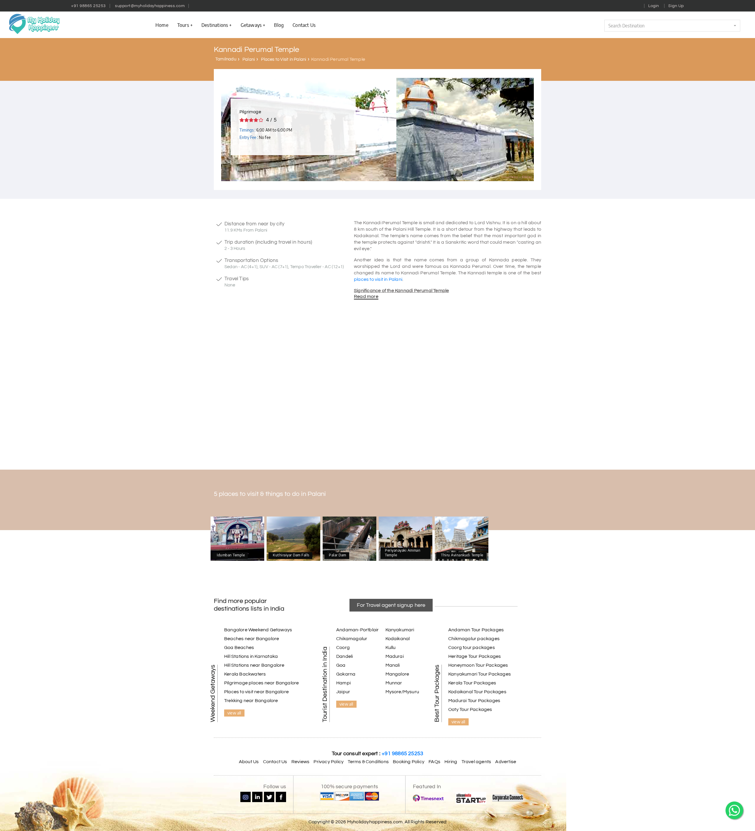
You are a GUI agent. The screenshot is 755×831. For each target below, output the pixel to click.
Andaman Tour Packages (476, 629)
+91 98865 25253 (88, 6)
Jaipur (343, 691)
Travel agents (476, 761)
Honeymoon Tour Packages (478, 665)
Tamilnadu (225, 59)
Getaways (251, 25)
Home (161, 25)
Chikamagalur (351, 638)
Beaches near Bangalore (251, 638)
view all (234, 712)
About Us (249, 761)
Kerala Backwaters (245, 674)
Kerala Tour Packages (472, 683)
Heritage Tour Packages (474, 656)
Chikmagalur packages (474, 638)
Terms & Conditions (368, 761)
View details (237, 539)
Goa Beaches (239, 647)
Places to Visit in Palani (283, 59)
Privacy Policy (329, 761)
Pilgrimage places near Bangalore (261, 683)
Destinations (214, 25)
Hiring (450, 761)
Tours (183, 25)
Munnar (393, 683)
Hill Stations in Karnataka (251, 656)
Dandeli (344, 656)
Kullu (390, 647)
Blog (279, 25)
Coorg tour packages (471, 647)
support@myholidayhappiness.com (150, 6)
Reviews (300, 761)
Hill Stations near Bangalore (254, 665)
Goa (341, 665)
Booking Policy (408, 761)
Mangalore (397, 674)
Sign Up (676, 6)
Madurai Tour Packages (474, 700)
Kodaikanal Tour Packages (477, 691)
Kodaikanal (397, 638)
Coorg (343, 647)
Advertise (505, 761)
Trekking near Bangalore (251, 700)
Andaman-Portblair (357, 629)
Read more (366, 296)
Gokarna (345, 674)
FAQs (434, 761)
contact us (304, 25)
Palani (248, 59)
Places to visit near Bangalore (256, 691)
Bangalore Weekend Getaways (258, 629)
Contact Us (275, 761)
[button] (672, 25)
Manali (392, 665)
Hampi (343, 683)
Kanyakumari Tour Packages (479, 674)
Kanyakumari (399, 629)
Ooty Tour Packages (470, 709)
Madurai (394, 656)
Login (653, 6)
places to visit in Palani (378, 279)
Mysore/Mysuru (402, 691)
